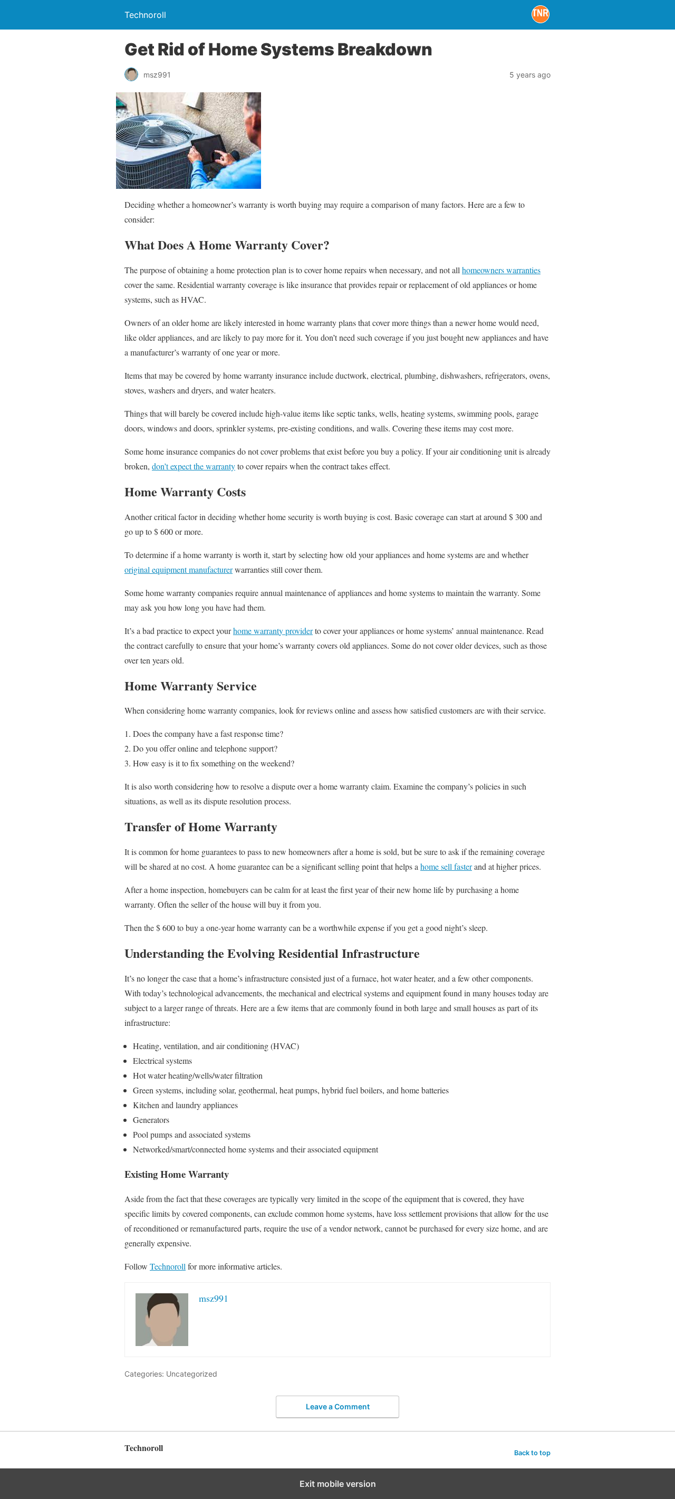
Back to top (532, 1453)
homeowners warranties (501, 269)
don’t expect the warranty (193, 466)
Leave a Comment (338, 1406)
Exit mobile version (338, 1483)
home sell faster (446, 866)
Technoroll (168, 1266)
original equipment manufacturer (178, 569)
